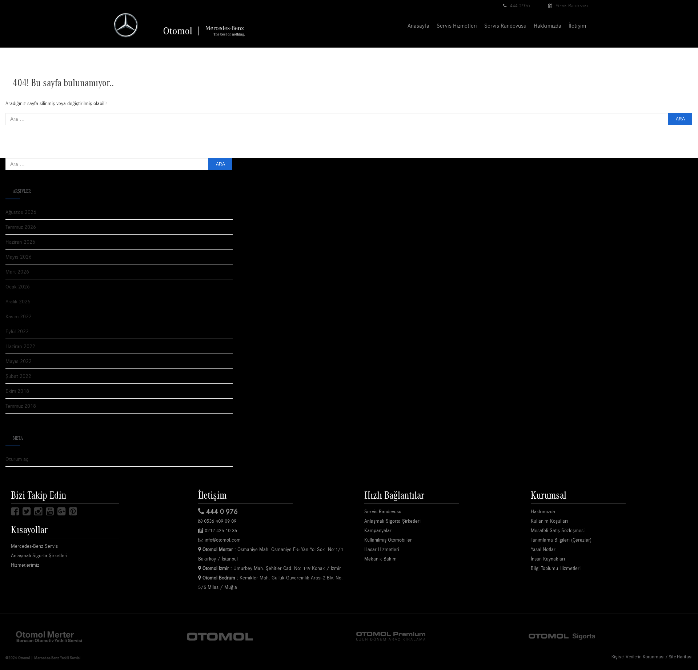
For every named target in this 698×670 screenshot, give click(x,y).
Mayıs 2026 (18, 256)
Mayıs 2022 (18, 361)
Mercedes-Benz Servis (34, 546)
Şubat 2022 (18, 375)
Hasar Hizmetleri (381, 549)
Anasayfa (418, 25)
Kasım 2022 (18, 316)
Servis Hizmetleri (457, 25)
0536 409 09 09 (219, 521)
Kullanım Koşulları (549, 521)
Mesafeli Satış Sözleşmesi (558, 530)
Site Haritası (681, 656)
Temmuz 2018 (20, 405)
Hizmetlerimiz (25, 565)
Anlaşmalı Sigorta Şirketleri (39, 555)
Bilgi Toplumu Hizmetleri (556, 568)
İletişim (577, 25)
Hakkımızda (547, 25)
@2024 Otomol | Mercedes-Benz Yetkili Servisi (42, 657)
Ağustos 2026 (20, 211)
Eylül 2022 (17, 331)
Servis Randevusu (573, 5)
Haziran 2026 (20, 241)
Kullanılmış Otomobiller (388, 540)
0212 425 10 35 (220, 530)
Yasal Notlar (543, 549)
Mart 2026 (17, 271)
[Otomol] (49, 636)
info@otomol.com (222, 540)
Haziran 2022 (20, 346)
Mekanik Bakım (380, 558)
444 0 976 (520, 5)
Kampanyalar (378, 530)
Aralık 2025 (18, 301)
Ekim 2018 (17, 390)
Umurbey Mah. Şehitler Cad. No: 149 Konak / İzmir (271, 568)
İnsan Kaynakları (548, 558)
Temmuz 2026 (20, 226)
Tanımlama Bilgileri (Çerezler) (561, 540)
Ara (680, 118)
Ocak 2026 (17, 286)
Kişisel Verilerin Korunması (638, 656)
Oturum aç (16, 458)
